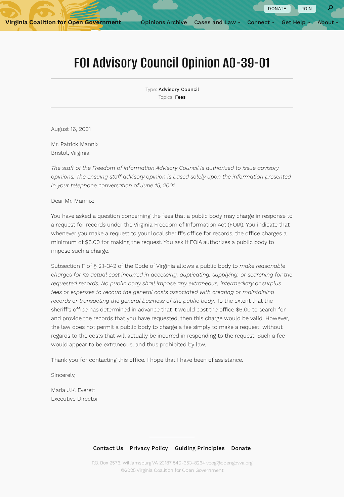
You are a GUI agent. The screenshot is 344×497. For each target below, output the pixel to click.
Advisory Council (179, 89)
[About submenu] (337, 22)
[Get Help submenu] (308, 22)
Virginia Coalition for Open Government (63, 22)
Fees (180, 97)
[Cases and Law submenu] (239, 22)
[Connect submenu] (272, 22)
